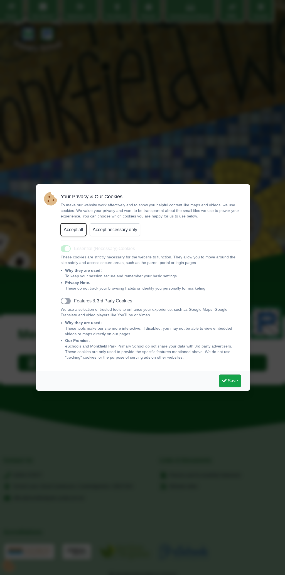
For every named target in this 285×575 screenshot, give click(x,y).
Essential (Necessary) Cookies (104, 248)
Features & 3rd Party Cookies (103, 300)
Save (232, 380)
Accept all (73, 229)
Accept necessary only (115, 229)
